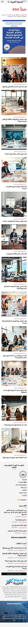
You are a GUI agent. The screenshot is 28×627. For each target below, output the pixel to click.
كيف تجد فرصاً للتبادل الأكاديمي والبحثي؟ (14, 87)
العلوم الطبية (24, 533)
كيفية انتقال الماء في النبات (19, 525)
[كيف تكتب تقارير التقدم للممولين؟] (14, 237)
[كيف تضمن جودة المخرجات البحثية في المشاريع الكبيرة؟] (14, 269)
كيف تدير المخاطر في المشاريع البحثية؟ (15, 425)
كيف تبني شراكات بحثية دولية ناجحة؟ (16, 154)
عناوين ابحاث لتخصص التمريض (17, 531)
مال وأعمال (24, 516)
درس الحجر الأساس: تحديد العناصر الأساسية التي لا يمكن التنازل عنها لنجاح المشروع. (15, 512)
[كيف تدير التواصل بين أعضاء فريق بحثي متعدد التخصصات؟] (14, 338)
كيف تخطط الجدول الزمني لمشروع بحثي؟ (15, 457)
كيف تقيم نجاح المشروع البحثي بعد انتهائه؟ (16, 187)
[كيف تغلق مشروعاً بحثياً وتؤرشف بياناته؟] (14, 204)
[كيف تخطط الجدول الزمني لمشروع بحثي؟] (14, 440)
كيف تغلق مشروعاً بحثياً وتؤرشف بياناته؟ (15, 221)
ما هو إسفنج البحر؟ (21, 520)
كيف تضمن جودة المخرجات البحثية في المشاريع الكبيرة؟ (15, 287)
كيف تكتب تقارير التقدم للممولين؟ (16, 254)
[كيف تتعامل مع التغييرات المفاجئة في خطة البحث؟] (14, 304)
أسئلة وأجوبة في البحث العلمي (20, 84)
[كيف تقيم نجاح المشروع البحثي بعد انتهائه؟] (14, 169)
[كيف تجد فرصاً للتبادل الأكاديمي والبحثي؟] (14, 69)
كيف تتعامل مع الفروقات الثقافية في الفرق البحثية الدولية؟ (14, 120)
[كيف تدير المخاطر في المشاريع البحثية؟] (14, 408)
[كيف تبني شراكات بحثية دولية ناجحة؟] (14, 137)
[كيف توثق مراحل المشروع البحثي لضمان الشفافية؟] (14, 373)
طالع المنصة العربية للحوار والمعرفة (14, 573)
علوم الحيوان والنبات (22, 522)
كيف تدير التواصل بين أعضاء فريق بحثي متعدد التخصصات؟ (15, 357)
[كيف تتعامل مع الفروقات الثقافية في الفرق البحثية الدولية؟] (14, 102)
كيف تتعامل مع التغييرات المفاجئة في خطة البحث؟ (14, 322)
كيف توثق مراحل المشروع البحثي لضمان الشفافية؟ (15, 391)
